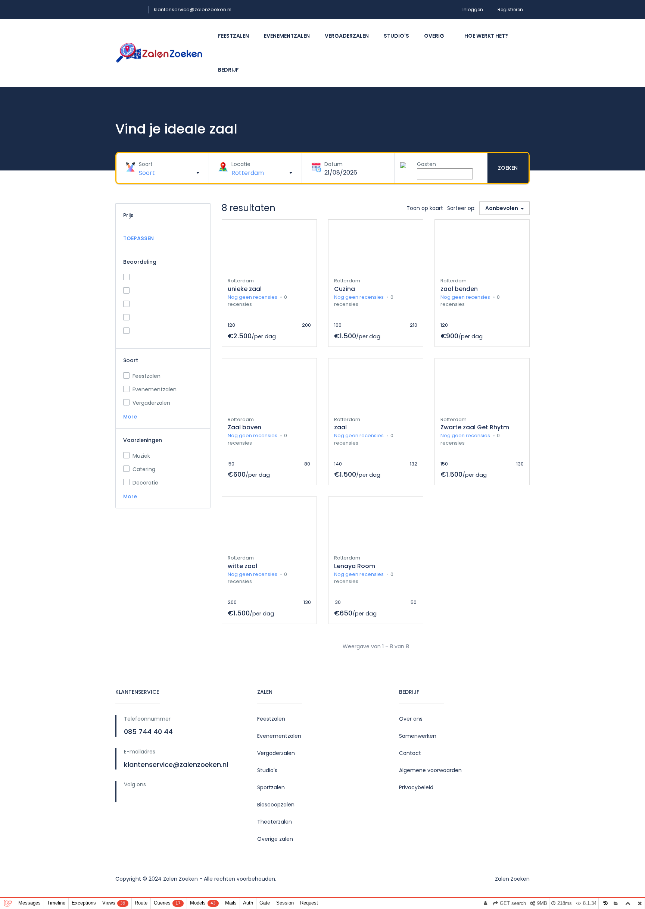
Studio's (396, 36)
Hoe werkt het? (486, 36)
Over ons (411, 719)
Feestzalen (233, 36)
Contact (410, 753)
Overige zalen (275, 839)
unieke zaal (245, 289)
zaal (340, 427)
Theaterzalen (274, 821)
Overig (434, 36)
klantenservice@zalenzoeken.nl (192, 9)
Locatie (240, 164)
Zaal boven (244, 427)
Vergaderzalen (347, 36)
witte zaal (242, 566)
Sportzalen (271, 787)
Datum (333, 164)
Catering (144, 469)
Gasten (426, 164)
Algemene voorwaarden (430, 770)
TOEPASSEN (138, 238)
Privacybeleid (416, 787)
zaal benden (459, 289)
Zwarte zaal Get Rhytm (474, 427)
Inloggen (472, 9)
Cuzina (344, 289)
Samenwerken (417, 736)
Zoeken (508, 168)
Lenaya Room (354, 566)
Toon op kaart (424, 208)
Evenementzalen (287, 36)
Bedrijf (229, 69)
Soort (146, 164)
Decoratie (145, 482)
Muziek (141, 456)
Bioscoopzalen (276, 804)
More (130, 416)
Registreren (512, 9)
